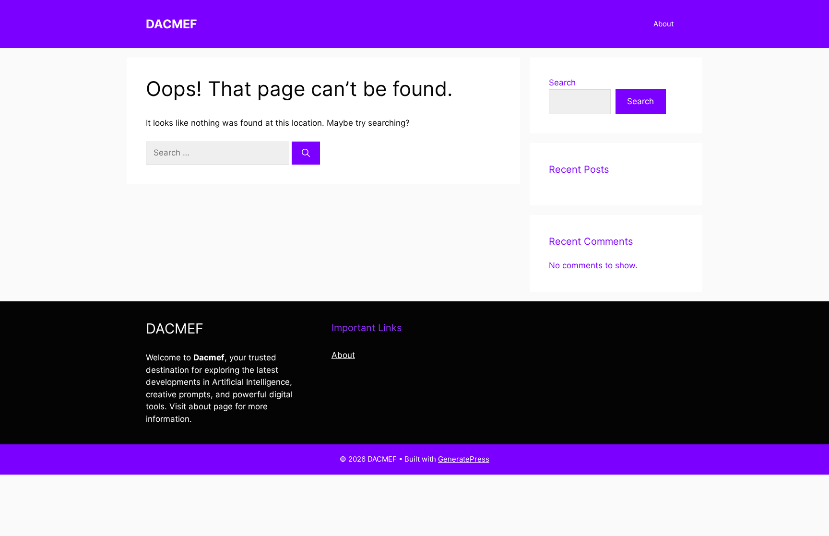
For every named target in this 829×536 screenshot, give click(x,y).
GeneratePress (463, 459)
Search (562, 82)
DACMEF (171, 24)
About (663, 23)
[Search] (306, 153)
